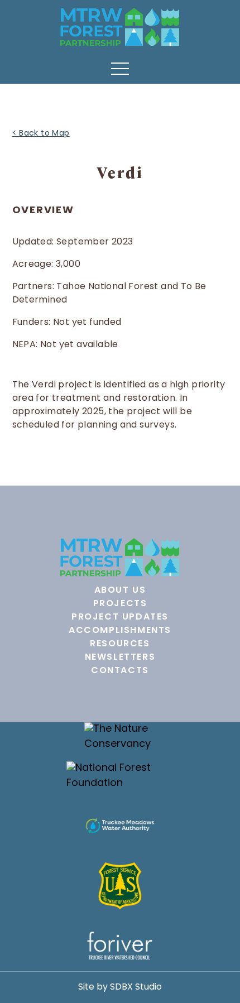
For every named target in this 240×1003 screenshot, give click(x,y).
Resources (120, 644)
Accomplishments (120, 630)
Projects (120, 603)
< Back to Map (41, 133)
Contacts (120, 670)
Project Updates (120, 617)
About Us (120, 590)
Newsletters (120, 657)
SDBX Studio (136, 987)
